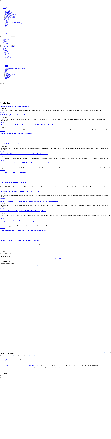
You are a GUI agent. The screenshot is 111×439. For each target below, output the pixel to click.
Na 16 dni (59, 258)
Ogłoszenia (7, 28)
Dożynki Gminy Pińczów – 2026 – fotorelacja (13, 115)
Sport (6, 26)
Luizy (9, 253)
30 (5, 248)
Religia (6, 25)
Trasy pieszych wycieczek (10, 16)
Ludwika (5, 253)
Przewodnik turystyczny (9, 15)
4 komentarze (2, 170)
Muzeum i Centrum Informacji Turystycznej (13, 22)
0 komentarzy (2, 112)
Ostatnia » (9, 248)
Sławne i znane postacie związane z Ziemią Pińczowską (15, 23)
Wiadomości (5, 3)
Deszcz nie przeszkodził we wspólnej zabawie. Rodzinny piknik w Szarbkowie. (23, 230)
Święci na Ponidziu (8, 13)
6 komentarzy (2, 160)
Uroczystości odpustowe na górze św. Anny (13, 182)
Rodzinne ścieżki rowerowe (10, 17)
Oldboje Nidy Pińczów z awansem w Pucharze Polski (16, 133)
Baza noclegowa (8, 10)
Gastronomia (7, 11)
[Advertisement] (55, 93)
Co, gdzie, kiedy (6, 39)
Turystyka (4, 8)
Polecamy (7, 18)
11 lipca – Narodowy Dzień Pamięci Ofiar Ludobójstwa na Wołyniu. (20, 240)
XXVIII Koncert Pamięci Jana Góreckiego (13, 172)
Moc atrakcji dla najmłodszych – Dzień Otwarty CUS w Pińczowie (20, 191)
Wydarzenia (5, 4)
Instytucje (7, 33)
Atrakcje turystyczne (9, 9)
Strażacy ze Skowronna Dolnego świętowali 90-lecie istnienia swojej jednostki (23, 211)
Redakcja (6, 34)
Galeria (4, 42)
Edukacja (6, 20)
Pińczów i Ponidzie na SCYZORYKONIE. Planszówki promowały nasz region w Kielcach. (27, 162)
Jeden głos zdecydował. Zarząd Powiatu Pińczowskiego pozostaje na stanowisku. (24, 221)
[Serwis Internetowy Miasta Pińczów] (7, 0)
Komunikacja (7, 31)
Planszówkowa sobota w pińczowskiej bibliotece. (14, 106)
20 (4, 248)
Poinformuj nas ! (6, 43)
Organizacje (7, 24)
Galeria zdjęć (5, 7)
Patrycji (11, 253)
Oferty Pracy (5, 6)
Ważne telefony (8, 30)
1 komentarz (2, 131)
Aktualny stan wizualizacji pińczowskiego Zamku (15, 367)
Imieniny (2, 253)
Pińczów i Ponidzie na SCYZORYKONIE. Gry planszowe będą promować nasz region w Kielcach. (29, 201)
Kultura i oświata (6, 19)
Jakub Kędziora (11, 384)
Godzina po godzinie (53, 258)
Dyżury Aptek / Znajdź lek (10, 29)
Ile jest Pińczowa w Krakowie (10, 14)
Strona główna (5, 38)
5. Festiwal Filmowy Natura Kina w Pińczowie (14, 144)
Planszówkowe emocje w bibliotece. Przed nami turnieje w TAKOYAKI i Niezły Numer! (26, 124)
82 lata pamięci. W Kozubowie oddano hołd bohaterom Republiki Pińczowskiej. (24, 154)
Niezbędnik (5, 27)
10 (3, 248)
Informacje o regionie (9, 12)
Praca (4, 40)
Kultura (6, 21)
